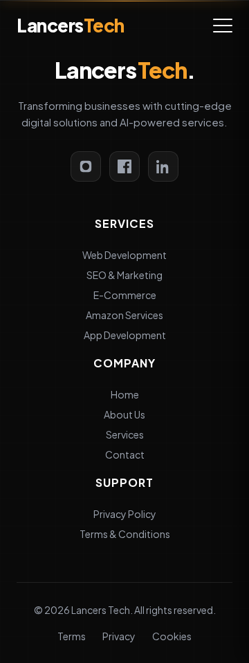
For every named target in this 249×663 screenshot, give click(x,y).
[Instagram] (86, 166)
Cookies (172, 636)
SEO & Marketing (124, 275)
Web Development (124, 255)
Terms (71, 636)
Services (125, 434)
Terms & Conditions (125, 534)
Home (125, 394)
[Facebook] (124, 166)
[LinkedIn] (163, 166)
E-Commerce (124, 295)
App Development (125, 335)
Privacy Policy (124, 514)
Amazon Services (124, 315)
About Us (124, 414)
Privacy (119, 636)
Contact (125, 454)
